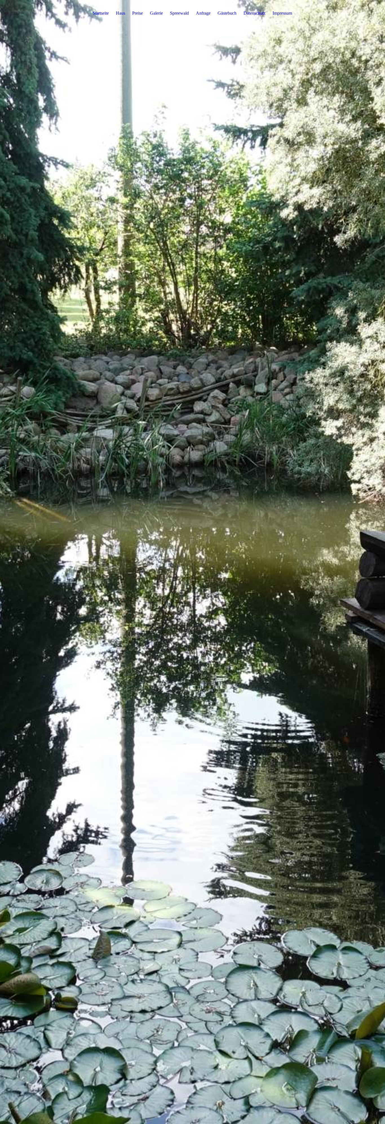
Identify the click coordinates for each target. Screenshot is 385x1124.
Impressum (282, 13)
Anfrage (203, 13)
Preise (137, 13)
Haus (120, 13)
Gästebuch (227, 13)
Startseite (101, 13)
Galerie (156, 13)
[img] (192, 562)
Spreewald (179, 13)
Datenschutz (254, 13)
